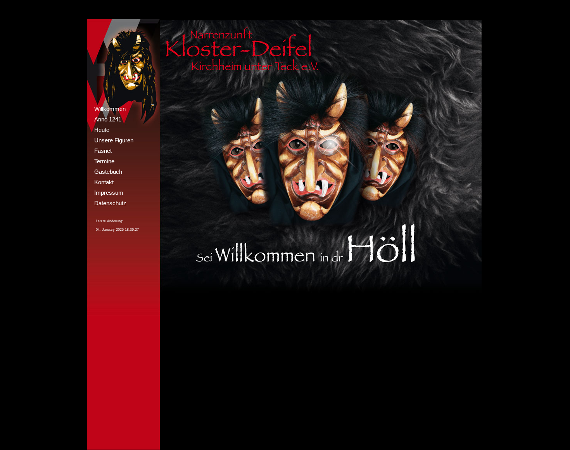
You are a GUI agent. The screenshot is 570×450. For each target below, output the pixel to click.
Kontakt (104, 182)
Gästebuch (108, 171)
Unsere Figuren (113, 140)
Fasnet (103, 150)
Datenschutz (110, 203)
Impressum (108, 192)
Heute (101, 129)
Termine (104, 161)
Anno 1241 (107, 119)
